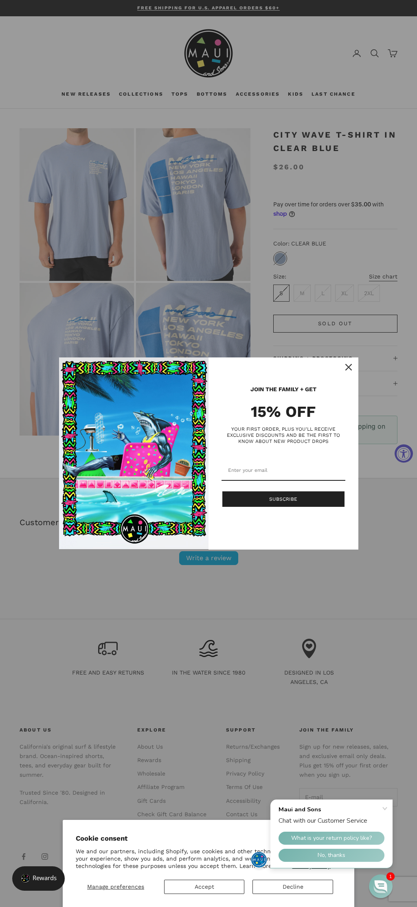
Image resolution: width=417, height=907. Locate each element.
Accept (204, 886)
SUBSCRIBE (283, 499)
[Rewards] (38, 878)
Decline (293, 886)
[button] (381, 886)
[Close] (348, 367)
